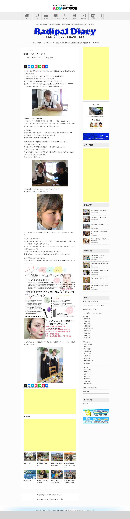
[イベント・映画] (55, 18)
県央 (47, 58)
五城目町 (86, 349)
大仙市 (86, 369)
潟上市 (86, 353)
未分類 (84, 391)
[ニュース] (27, 18)
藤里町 (86, 338)
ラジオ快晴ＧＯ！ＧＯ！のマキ (91, 313)
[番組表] (74, 18)
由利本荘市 (87, 360)
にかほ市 (86, 363)
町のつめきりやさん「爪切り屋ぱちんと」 (49, 499)
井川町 (86, 356)
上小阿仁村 (87, 328)
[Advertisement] (50, 401)
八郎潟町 (86, 351)
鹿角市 (86, 319)
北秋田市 (86, 326)
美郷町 (86, 371)
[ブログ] (93, 18)
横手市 (86, 376)
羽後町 (86, 381)
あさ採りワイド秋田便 (89, 301)
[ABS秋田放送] (65, 9)
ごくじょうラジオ (88, 387)
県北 (84, 317)
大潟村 (86, 358)
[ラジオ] (46, 18)
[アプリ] (102, 18)
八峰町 (86, 333)
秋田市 (51, 58)
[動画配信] (83, 18)
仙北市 (86, 374)
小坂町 (86, 321)
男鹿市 (86, 346)
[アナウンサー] (65, 18)
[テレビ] (36, 18)
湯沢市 (86, 379)
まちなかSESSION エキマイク (35, 58)
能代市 (86, 330)
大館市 (86, 323)
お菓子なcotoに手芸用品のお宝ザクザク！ (51, 495)
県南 (84, 367)
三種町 (86, 335)
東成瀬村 (86, 383)
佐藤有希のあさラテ (88, 309)
